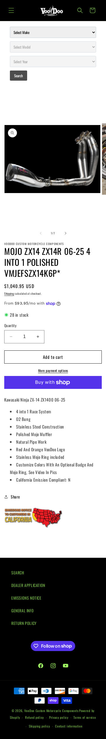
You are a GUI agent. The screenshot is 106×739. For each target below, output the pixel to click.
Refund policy (34, 717)
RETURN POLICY (24, 623)
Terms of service (84, 717)
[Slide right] (65, 233)
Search (18, 75)
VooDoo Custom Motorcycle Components (51, 710)
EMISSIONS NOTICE (26, 598)
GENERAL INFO (22, 610)
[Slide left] (40, 233)
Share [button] (15, 497)
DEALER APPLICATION (28, 585)
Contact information (68, 726)
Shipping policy (39, 726)
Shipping (9, 293)
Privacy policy (58, 717)
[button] (11, 10)
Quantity (10, 325)
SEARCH (17, 572)
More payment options (53, 370)
